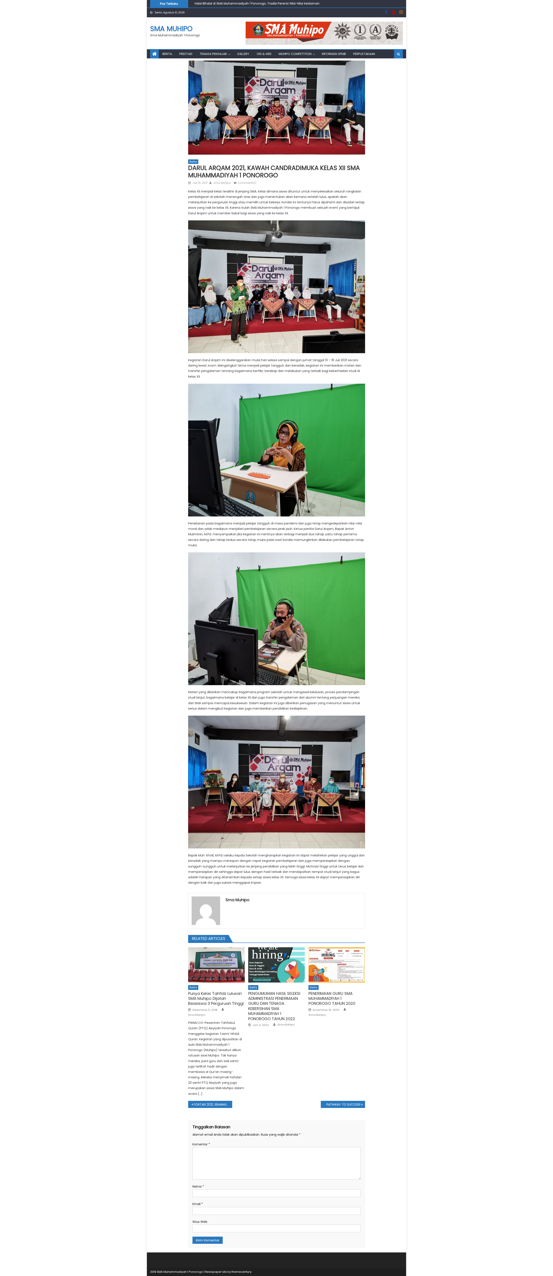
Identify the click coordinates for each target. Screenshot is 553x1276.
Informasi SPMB (334, 54)
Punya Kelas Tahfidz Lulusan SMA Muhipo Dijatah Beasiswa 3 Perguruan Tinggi (216, 998)
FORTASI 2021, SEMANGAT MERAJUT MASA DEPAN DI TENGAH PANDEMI (213, 1104)
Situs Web (199, 1222)
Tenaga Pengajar (213, 54)
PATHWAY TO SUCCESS (343, 1104)
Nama (198, 1186)
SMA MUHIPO (171, 29)
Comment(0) (247, 183)
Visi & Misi (264, 54)
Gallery (243, 54)
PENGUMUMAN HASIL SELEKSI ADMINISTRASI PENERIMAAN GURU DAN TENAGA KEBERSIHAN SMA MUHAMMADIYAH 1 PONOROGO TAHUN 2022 (274, 1006)
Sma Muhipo (222, 183)
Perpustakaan (364, 54)
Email (197, 1204)
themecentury (241, 1272)
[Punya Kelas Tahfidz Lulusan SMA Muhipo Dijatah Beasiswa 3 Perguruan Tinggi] (216, 965)
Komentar (201, 1144)
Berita (167, 54)
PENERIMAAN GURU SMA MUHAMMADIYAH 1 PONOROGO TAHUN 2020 (331, 998)
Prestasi (185, 54)
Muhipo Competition (295, 54)
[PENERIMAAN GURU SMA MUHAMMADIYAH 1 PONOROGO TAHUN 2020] (336, 965)
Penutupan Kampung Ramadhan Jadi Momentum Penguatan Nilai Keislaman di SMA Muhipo (264, 3)
